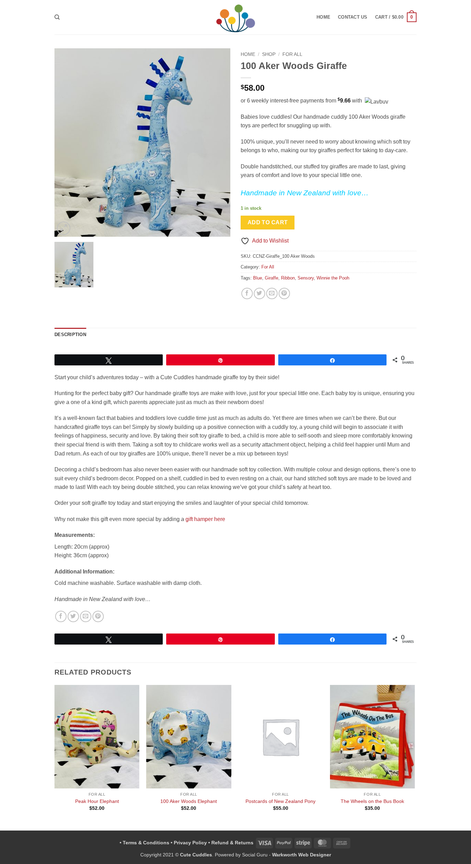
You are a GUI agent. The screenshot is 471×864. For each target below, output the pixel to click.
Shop (268, 54)
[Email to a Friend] (272, 293)
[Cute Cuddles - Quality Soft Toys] (235, 17)
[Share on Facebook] (247, 293)
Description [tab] (70, 334)
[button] (396, 17)
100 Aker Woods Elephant (188, 801)
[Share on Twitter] (259, 293)
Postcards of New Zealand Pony (280, 801)
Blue (257, 278)
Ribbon (288, 278)
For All (292, 54)
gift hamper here (205, 519)
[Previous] (55, 757)
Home (323, 17)
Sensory (306, 278)
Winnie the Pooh (333, 278)
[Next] (414, 757)
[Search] (57, 17)
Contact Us (353, 17)
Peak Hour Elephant (97, 801)
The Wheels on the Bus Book (372, 801)
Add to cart (268, 222)
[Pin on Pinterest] (284, 293)
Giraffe (271, 278)
